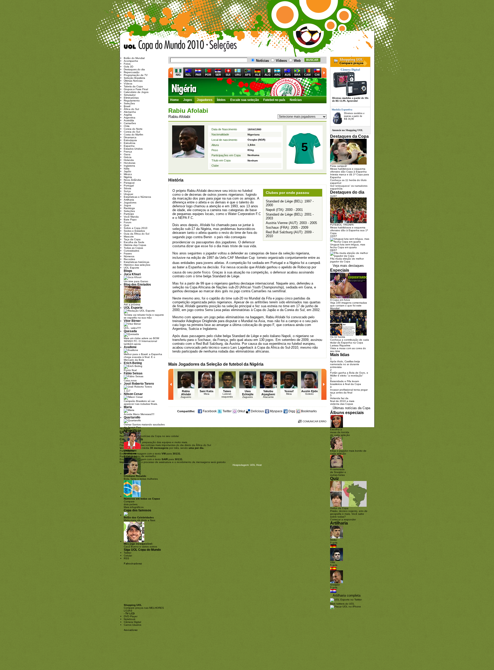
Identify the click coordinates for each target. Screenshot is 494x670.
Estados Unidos (133, 148)
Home (174, 100)
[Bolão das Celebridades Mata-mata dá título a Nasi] (126, 515)
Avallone (130, 347)
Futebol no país (274, 100)
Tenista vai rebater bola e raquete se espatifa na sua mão (144, 316)
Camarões (130, 123)
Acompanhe (131, 60)
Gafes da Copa (339, 508)
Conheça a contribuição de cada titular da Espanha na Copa (349, 341)
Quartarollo (132, 417)
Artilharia (129, 199)
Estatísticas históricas (136, 262)
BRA (297, 74)
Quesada (130, 331)
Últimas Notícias (133, 80)
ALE (258, 74)
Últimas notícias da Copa (351, 408)
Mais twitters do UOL (342, 603)
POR (208, 74)
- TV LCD (129, 613)
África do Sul (131, 109)
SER (218, 74)
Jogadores (205, 100)
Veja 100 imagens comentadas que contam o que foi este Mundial (348, 305)
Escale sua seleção (244, 100)
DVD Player (130, 616)
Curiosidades (131, 250)
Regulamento (132, 100)
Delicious (257, 411)
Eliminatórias (131, 97)
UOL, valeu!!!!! (132, 328)
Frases (128, 253)
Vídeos (128, 83)
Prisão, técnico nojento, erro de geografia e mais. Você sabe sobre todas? (348, 514)
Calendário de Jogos (136, 92)
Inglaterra (129, 165)
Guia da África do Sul (136, 233)
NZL (188, 74)
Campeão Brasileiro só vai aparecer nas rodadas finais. (141, 402)
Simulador (130, 94)
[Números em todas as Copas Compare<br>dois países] (132, 496)
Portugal (129, 185)
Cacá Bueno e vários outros (140, 545)
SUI (228, 74)
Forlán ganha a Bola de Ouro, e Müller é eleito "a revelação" (349, 374)
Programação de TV (136, 75)
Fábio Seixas (133, 373)
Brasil (127, 106)
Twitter (227, 411)
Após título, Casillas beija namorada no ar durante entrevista (345, 364)
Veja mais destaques (348, 266)
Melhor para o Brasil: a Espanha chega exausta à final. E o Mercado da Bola (143, 357)
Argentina (129, 117)
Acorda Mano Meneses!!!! (139, 414)
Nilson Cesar (133, 394)
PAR (198, 74)
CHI (317, 74)
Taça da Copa (132, 239)
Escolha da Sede (134, 242)
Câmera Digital (132, 622)
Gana (127, 154)
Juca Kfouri (132, 274)
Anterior (170, 72)
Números (129, 256)
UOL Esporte (131, 267)
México (128, 174)
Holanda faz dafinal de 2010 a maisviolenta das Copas (342, 401)
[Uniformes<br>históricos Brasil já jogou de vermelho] (132, 448)
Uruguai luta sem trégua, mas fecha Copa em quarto (347, 246)
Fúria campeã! (338, 166)
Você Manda (131, 216)
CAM (307, 74)
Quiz (126, 225)
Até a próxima (132, 304)
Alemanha (130, 111)
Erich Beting (133, 363)
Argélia (128, 114)
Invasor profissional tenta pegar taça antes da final (349, 391)
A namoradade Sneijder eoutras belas (338, 472)
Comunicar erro (315, 421)
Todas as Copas (133, 247)
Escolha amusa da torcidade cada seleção (340, 432)
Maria (128, 407)
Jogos (187, 100)
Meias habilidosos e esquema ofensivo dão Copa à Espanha (348, 170)
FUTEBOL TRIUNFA (342, 224)
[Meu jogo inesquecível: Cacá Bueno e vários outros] (134, 541)
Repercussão (131, 72)
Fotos (127, 63)
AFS (248, 74)
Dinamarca (130, 137)
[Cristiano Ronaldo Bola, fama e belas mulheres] (132, 473)
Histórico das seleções (137, 264)
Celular (128, 555)
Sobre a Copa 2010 (135, 228)
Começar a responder (343, 519)
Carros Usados (132, 624)
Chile (127, 126)
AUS (287, 74)
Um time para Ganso (136, 281)
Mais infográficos (134, 507)
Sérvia (127, 188)
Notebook (129, 619)
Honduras (129, 162)
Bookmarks (308, 411)
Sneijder (335, 584)
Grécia (127, 157)
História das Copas (135, 245)
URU (238, 74)
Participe (129, 213)
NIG (178, 74)
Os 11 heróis (337, 337)
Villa (332, 562)
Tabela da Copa (133, 86)
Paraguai (129, 182)
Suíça (127, 191)
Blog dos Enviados (137, 284)
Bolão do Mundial (134, 58)
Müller (333, 539)
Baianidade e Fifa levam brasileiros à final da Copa (345, 382)
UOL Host (256, 464)
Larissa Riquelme (340, 345)
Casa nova (130, 380)
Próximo (324, 72)
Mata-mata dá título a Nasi (139, 519)
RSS (126, 558)
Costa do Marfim (133, 134)
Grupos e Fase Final (136, 89)
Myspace (276, 411)
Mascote (129, 236)
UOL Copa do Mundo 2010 (164, 46)
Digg (291, 411)
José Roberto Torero (139, 383)
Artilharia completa (346, 595)
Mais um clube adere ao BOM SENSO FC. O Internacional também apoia (141, 341)
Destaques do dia (134, 69)
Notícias (296, 100)
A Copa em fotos (340, 299)
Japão (127, 171)
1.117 (127, 390)
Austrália (129, 120)
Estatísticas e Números (137, 196)
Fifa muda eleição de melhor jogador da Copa (347, 260)
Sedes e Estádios (134, 230)
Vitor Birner (132, 320)
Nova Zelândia (132, 179)
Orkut (241, 411)
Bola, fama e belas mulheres (141, 477)
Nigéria (247, 87)
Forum (127, 222)
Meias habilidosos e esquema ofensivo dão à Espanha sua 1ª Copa (349, 230)
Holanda (129, 160)
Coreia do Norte (133, 128)
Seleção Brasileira (134, 77)
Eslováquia (130, 140)
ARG (277, 74)
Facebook (209, 411)
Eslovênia (129, 143)
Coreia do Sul (132, 131)
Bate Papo (130, 219)
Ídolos (221, 100)
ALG (267, 74)
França (128, 151)
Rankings (129, 208)
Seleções (221, 46)
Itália (126, 168)
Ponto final (130, 370)
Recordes (129, 259)
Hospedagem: (241, 464)
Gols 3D (128, 66)
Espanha (129, 145)
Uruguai (128, 194)
